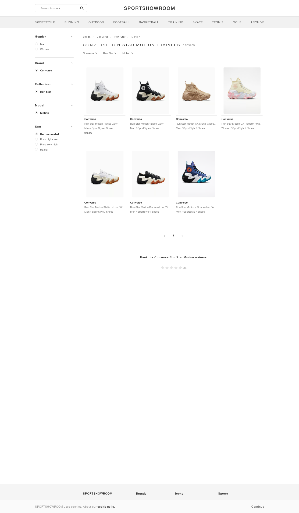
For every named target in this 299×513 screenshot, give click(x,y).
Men (42, 44)
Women (44, 49)
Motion (44, 113)
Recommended (49, 134)
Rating (43, 149)
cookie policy (106, 506)
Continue (257, 506)
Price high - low (48, 139)
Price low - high (48, 144)
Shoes (87, 36)
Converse (46, 70)
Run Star (45, 91)
